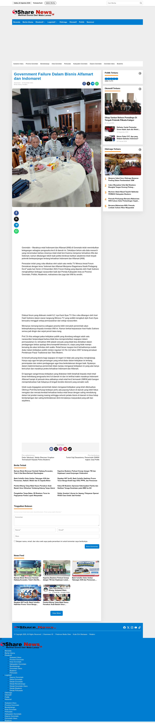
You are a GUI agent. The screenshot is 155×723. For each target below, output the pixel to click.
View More (56, 613)
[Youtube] (65, 449)
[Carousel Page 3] (111, 79)
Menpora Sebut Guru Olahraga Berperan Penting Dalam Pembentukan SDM (123, 179)
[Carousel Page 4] (114, 79)
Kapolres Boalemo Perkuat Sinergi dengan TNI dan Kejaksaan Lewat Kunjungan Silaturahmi (77, 472)
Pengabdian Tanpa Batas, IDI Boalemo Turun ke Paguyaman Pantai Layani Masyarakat (32, 494)
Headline (24, 84)
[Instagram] (60, 449)
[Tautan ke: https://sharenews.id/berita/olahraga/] (140, 149)
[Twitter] (56, 449)
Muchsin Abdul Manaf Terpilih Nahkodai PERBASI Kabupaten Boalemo (123, 193)
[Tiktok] (70, 449)
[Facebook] (51, 449)
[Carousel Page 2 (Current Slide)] (108, 79)
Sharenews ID (48, 634)
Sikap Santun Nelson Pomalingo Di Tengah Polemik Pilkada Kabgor (121, 119)
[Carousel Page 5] (116, 79)
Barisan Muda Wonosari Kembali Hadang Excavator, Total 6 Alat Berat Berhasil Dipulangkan (33, 472)
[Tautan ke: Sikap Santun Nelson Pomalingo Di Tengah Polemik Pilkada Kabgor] (123, 104)
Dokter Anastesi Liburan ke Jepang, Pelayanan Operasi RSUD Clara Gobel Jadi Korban (78, 494)
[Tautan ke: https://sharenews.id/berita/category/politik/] (140, 73)
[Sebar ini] (84, 83)
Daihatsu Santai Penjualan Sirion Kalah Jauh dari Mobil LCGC (127, 128)
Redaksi (92, 634)
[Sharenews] (33, 12)
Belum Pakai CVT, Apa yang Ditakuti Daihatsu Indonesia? (127, 137)
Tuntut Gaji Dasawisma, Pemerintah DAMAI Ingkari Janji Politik (82, 457)
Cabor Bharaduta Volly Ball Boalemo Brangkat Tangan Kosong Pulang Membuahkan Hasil (122, 186)
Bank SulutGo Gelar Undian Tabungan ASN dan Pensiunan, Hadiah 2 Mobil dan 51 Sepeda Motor (32, 480)
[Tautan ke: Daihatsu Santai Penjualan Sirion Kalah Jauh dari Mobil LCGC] (110, 129)
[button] (141, 3)
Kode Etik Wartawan (80, 634)
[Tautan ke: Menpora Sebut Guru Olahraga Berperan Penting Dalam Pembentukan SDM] (123, 164)
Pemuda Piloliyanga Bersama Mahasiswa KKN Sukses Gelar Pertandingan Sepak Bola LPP (123, 200)
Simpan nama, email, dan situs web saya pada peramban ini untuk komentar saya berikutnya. (52, 541)
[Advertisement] (77, 43)
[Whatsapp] (97, 83)
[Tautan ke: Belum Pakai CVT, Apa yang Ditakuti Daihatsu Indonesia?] (110, 138)
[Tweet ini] (88, 83)
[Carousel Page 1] (106, 79)
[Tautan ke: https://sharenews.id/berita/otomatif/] (140, 89)
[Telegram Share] (92, 83)
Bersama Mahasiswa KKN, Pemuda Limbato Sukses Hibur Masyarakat (121, 207)
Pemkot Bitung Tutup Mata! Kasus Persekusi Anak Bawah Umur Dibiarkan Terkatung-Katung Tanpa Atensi (34, 487)
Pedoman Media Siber (63, 634)
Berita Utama (18, 84)
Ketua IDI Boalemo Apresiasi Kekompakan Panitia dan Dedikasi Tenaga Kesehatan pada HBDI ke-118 (78, 487)
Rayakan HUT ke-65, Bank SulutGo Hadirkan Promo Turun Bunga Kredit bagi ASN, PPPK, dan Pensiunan (77, 480)
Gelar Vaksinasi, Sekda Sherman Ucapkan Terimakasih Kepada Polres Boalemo (38, 457)
